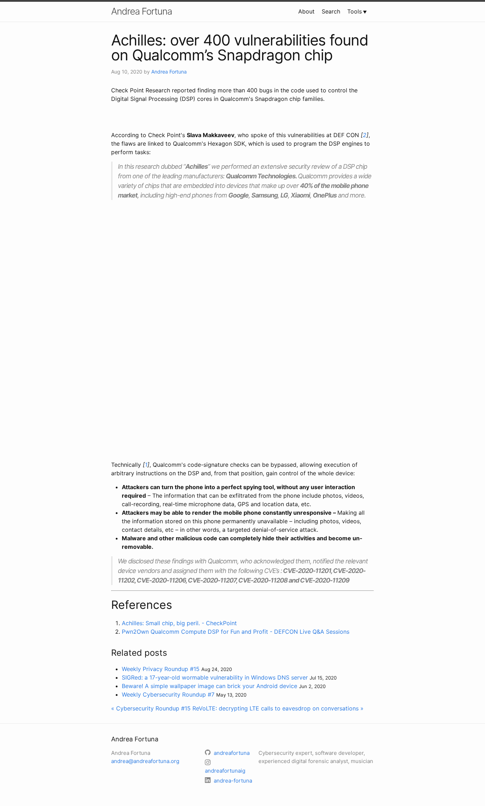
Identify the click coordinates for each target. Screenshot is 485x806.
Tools (354, 11)
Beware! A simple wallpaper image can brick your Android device (209, 685)
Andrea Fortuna (141, 11)
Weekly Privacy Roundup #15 (161, 668)
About (306, 11)
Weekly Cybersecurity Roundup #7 (168, 694)
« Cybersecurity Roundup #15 (151, 708)
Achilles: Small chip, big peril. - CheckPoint (179, 623)
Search (331, 11)
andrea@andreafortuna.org (145, 761)
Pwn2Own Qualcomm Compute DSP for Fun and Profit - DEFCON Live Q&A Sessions (235, 631)
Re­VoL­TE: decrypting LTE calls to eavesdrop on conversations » (278, 708)
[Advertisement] (242, 255)
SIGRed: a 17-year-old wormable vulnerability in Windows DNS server (215, 677)
